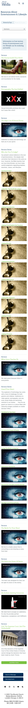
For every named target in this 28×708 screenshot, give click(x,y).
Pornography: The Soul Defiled (12, 89)
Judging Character (6, 334)
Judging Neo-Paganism (8, 298)
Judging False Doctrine (7, 207)
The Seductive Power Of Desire (10, 430)
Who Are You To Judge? (9, 152)
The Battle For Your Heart (8, 412)
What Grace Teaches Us (9, 359)
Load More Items (14, 662)
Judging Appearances (7, 279)
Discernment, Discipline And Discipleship (12, 484)
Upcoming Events (9, 679)
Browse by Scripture (20, 22)
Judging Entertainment (7, 261)
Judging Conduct (6, 316)
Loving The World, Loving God (9, 448)
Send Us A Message (10, 674)
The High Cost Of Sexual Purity (12, 121)
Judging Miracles (6, 243)
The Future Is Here (6, 171)
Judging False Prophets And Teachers (12, 225)
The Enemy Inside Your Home (12, 58)
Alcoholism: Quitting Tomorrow (12, 593)
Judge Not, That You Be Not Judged (11, 189)
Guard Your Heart (7, 389)
